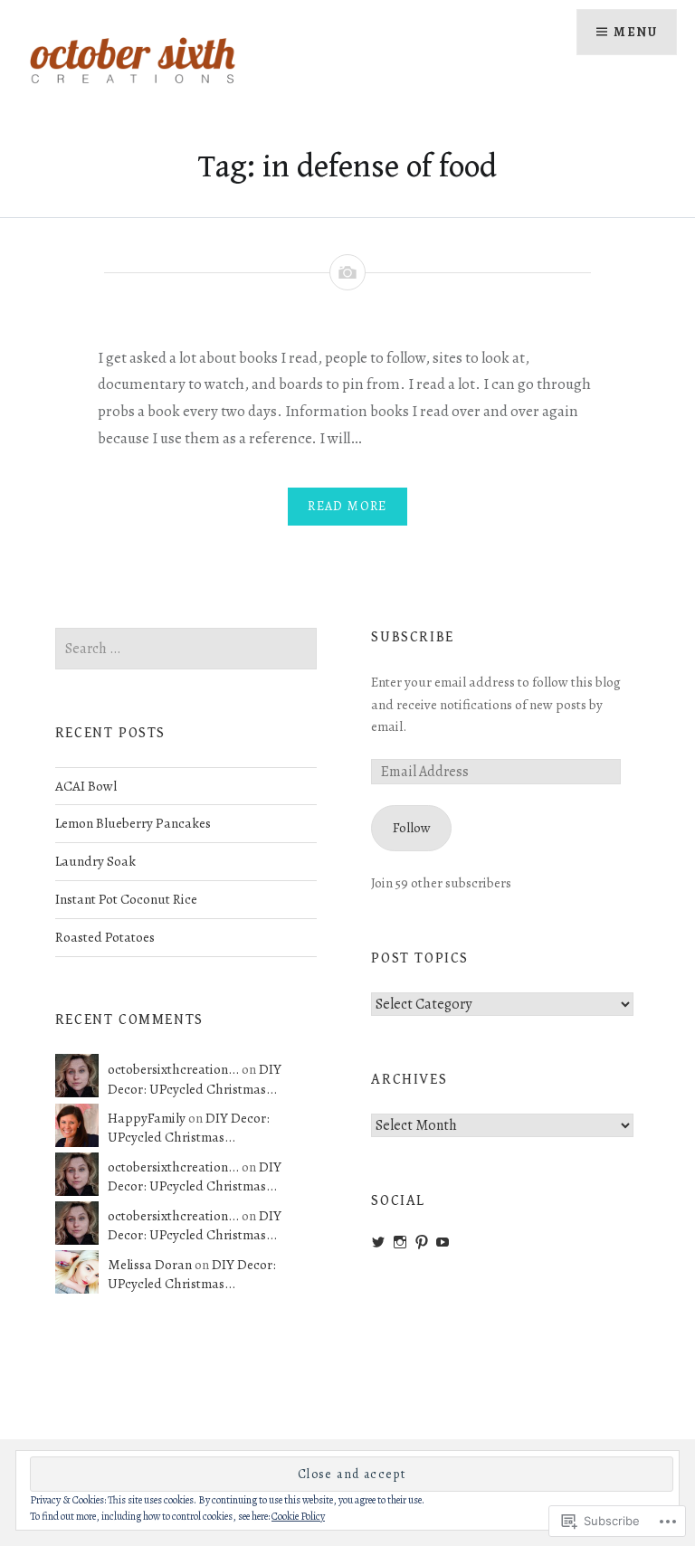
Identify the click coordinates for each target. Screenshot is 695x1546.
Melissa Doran (150, 1264)
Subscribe (412, 637)
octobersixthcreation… (173, 1068)
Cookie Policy (298, 1516)
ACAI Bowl (86, 785)
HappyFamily (147, 1117)
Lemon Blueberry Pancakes (133, 822)
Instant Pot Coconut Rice (126, 898)
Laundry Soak (95, 860)
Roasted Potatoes (105, 936)
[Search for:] (186, 648)
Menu (635, 32)
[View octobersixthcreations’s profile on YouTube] (442, 1242)
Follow (412, 827)
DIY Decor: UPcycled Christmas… (194, 1078)
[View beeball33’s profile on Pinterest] (421, 1242)
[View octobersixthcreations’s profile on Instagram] (400, 1242)
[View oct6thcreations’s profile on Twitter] (378, 1242)
